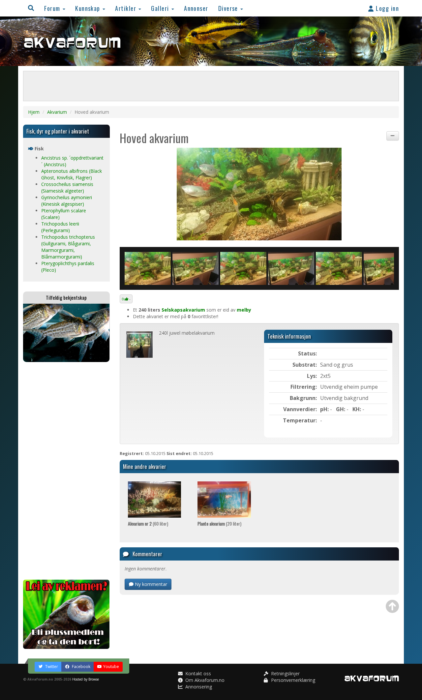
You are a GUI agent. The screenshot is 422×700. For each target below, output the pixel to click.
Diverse (229, 8)
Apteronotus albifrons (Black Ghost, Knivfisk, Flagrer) (71, 174)
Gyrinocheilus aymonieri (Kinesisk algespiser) (66, 200)
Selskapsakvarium (183, 310)
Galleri (161, 8)
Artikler (126, 8)
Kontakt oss (197, 673)
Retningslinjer (285, 673)
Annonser (196, 8)
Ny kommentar (150, 584)
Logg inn (386, 8)
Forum (53, 8)
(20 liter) (219, 523)
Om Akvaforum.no (204, 680)
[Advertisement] (66, 471)
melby (244, 310)
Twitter (51, 666)
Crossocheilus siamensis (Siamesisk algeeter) (67, 187)
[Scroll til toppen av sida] (392, 606)
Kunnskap (88, 8)
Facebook (80, 666)
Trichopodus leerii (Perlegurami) (60, 227)
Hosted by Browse (85, 679)
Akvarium (57, 112)
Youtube (111, 666)
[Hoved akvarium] (195, 268)
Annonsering (198, 687)
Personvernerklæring (292, 680)
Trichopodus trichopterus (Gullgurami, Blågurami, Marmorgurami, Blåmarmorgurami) (68, 247)
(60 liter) (148, 523)
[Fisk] (259, 194)
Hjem (34, 112)
